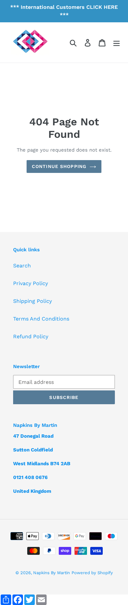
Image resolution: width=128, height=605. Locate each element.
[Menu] (116, 42)
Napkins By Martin (51, 572)
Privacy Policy (30, 283)
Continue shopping (59, 166)
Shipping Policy (32, 301)
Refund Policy (30, 336)
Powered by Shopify (92, 572)
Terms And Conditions (41, 319)
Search (22, 265)
